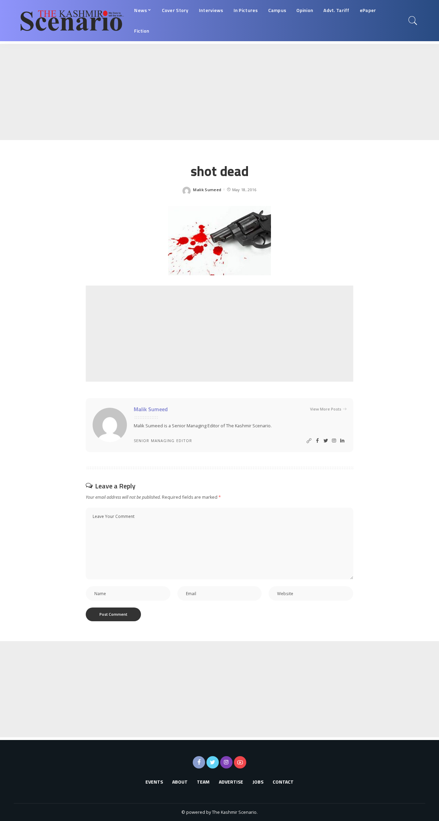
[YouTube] (240, 762)
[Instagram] (334, 441)
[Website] (309, 441)
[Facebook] (317, 441)
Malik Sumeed (207, 190)
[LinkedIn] (342, 441)
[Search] (412, 20)
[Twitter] (326, 441)
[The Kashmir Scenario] (72, 20)
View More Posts (325, 409)
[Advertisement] (206, 92)
